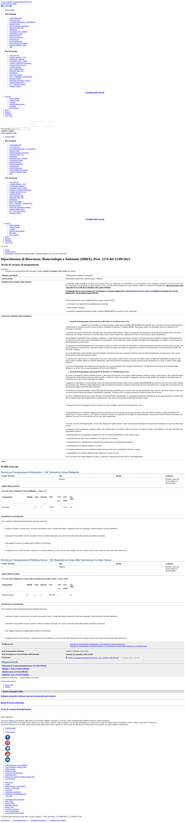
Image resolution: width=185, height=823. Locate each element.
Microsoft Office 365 (16, 28)
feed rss (12, 721)
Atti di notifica (10, 803)
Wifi (10, 47)
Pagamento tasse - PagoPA (18, 32)
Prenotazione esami (15, 34)
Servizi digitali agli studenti (18, 43)
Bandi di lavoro (10, 252)
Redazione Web (10, 771)
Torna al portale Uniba (13, 691)
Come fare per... (14, 20)
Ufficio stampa (10, 769)
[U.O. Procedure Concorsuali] (15, 127)
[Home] (47, 127)
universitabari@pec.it (20, 820)
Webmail (8, 114)
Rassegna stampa (15, 35)
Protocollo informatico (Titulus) (20, 80)
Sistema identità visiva (16, 82)
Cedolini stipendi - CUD (17, 57)
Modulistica (13, 30)
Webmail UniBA (15, 86)
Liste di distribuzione (16, 69)
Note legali (15, 788)
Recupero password (16, 37)
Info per (7, 96)
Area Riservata (10, 779)
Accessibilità (20, 786)
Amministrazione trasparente (14, 799)
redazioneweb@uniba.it (58, 820)
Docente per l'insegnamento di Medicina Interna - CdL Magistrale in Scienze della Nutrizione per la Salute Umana (108, 646)
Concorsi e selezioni (12, 809)
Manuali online (14, 24)
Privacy (7, 788)
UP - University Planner (17, 84)
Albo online (9, 801)
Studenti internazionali (17, 104)
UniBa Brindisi (10, 728)
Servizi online (9, 10)
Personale (12, 106)
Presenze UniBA (15, 79)
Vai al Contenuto (6, 2)
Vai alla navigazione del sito (22, 2)
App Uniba (9, 116)
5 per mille (8, 796)
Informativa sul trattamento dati (15, 794)
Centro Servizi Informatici (14, 773)
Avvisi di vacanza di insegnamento (16, 709)
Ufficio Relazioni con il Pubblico (16, 765)
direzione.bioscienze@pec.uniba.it (138, 291)
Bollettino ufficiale (11, 805)
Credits (7, 784)
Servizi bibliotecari (15, 41)
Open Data (9, 782)
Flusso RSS (9, 685)
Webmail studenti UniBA (18, 45)
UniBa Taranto (10, 732)
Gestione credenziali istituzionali (20, 63)
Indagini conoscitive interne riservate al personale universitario (28, 696)
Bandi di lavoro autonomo (12, 702)
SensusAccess (14, 39)
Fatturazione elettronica (13, 792)
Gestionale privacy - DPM (18, 61)
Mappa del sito (10, 786)
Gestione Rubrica (15, 67)
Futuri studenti (14, 98)
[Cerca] (30, 129)
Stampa (7, 687)
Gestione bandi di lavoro (17, 65)
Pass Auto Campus (15, 75)
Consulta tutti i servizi (94, 92)
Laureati (12, 102)
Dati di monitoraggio (12, 811)
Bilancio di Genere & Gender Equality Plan (20, 777)
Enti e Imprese (14, 108)
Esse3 (7, 110)
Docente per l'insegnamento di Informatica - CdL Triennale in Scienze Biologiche (97, 644)
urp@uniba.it (5, 820)
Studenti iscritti (14, 100)
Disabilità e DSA (11, 775)
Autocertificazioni (15, 18)
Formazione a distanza (17, 59)
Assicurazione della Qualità (14, 813)
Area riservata (14, 55)
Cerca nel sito (5, 129)
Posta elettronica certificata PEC (16, 767)
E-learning (8, 790)
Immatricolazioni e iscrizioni (18, 26)
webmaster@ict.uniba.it (38, 820)
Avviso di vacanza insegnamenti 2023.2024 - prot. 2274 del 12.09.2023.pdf (93, 658)
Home (7, 250)
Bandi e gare (9, 807)
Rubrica (7, 112)
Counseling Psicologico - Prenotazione (22, 22)
